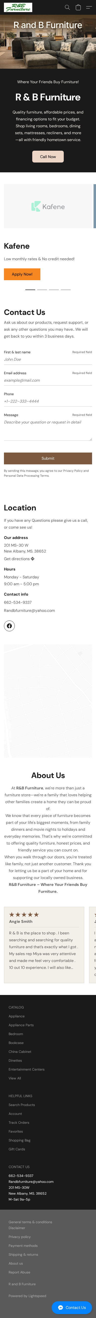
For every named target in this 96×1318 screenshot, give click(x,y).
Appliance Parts (21, 1025)
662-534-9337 (18, 602)
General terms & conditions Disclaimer (30, 1225)
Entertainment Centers (27, 1069)
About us (16, 1263)
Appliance (17, 1016)
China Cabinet (20, 1051)
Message (11, 415)
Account (15, 1113)
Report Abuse (19, 1272)
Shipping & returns (23, 1254)
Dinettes (15, 1060)
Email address (15, 373)
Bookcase (16, 1043)
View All (15, 1078)
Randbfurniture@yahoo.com (29, 610)
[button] (48, 1307)
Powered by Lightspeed (27, 1296)
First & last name (17, 352)
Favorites (16, 1131)
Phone (9, 394)
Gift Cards (17, 1149)
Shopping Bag (20, 1140)
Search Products (22, 1105)
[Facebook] (9, 625)
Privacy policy (20, 1237)
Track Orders (19, 1122)
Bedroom (16, 1034)
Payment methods (23, 1245)
